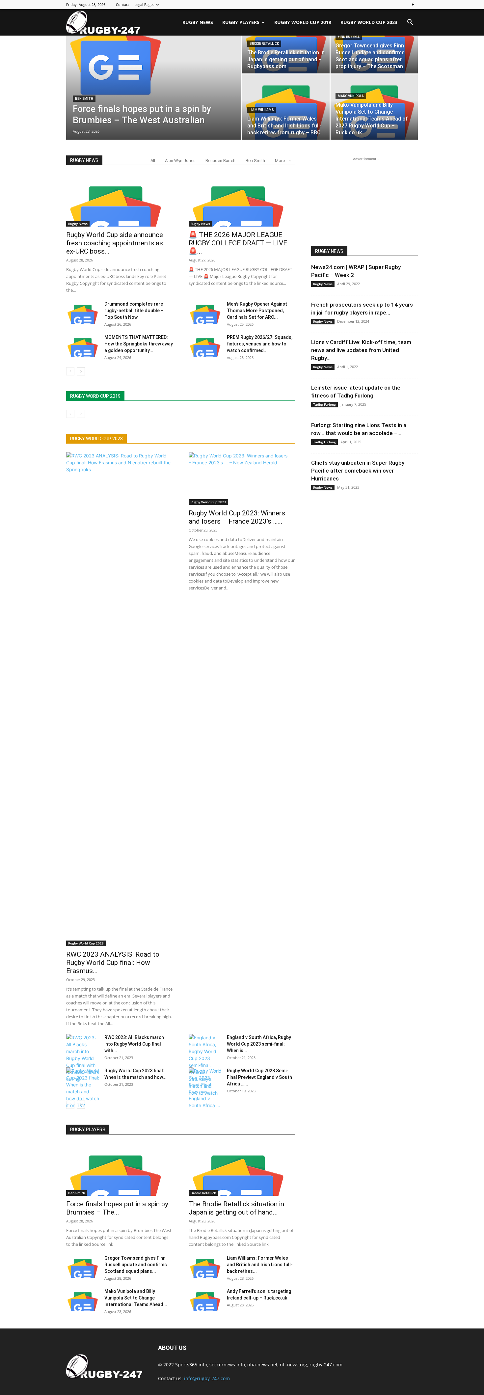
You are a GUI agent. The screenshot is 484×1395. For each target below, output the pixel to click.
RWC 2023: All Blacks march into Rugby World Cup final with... (134, 1044)
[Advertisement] (364, 203)
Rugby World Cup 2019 (302, 22)
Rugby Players (240, 22)
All (152, 160)
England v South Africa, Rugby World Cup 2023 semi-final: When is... (259, 1044)
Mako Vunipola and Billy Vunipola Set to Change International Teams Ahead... (135, 1298)
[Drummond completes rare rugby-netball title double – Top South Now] (82, 312)
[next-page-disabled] (81, 414)
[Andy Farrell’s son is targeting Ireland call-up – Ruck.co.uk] (205, 1299)
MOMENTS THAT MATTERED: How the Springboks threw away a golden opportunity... (138, 344)
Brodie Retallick (264, 43)
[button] (410, 23)
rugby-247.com (325, 1364)
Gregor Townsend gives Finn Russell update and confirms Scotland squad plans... (135, 1264)
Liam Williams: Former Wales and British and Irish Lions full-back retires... (260, 1264)
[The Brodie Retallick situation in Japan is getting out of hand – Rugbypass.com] (242, 1169)
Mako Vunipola (351, 96)
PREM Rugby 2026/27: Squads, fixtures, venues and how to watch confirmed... (259, 344)
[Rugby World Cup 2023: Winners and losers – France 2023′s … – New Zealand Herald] (242, 478)
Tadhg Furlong (324, 404)
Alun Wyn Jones (180, 160)
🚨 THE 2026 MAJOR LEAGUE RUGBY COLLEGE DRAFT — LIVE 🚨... (238, 243)
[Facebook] (413, 4)
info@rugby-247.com (207, 1378)
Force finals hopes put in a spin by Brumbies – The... (117, 1208)
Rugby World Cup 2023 (368, 22)
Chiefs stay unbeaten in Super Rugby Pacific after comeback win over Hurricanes (357, 470)
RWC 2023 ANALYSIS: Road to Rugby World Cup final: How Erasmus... (112, 962)
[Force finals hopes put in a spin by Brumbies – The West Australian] (153, 57)
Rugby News (197, 22)
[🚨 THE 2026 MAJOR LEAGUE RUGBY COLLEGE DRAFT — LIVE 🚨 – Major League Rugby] (242, 200)
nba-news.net (262, 1364)
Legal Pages (144, 4)
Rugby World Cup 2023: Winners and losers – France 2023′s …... (237, 517)
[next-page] (81, 371)
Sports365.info (191, 1364)
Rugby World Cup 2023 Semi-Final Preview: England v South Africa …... (259, 1077)
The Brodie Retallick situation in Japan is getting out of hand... (236, 1208)
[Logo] (103, 22)
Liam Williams (262, 110)
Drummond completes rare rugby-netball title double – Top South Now (134, 310)
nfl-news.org (293, 1364)
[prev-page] (70, 371)
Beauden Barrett (220, 160)
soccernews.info (227, 1364)
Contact (122, 4)
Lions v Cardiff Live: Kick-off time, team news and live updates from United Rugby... (361, 350)
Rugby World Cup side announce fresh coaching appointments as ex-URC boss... (114, 243)
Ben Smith (84, 98)
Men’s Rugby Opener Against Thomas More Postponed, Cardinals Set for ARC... (257, 310)
